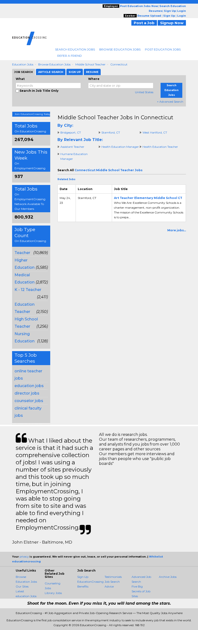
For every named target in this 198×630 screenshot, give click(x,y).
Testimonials (113, 577)
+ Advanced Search (170, 101)
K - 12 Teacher (27, 289)
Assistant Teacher (72, 147)
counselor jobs (28, 400)
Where (93, 79)
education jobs (29, 385)
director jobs (26, 393)
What (20, 79)
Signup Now (172, 23)
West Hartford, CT (154, 132)
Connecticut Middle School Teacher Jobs (108, 170)
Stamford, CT (110, 132)
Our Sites (22, 586)
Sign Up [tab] (75, 72)
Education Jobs (22, 64)
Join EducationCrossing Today (32, 114)
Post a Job (144, 23)
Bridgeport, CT (70, 132)
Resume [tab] (92, 72)
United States (144, 92)
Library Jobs (53, 593)
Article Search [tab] (50, 72)
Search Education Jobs (75, 49)
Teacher (22, 252)
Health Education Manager (120, 147)
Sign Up (82, 577)
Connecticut (118, 64)
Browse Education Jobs (120, 49)
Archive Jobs (168, 577)
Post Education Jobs (163, 49)
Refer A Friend (69, 55)
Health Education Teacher (160, 147)
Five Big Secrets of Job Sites (141, 591)
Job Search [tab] (23, 72)
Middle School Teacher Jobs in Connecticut (115, 117)
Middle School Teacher (90, 64)
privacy (24, 556)
